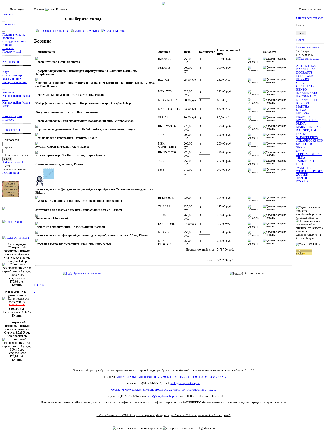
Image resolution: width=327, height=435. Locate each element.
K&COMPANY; (306, 96)
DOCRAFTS (304, 72)
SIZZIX (301, 147)
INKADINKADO (307, 92)
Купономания (11, 61)
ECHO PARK (305, 75)
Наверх (39, 284)
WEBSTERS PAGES (309, 171)
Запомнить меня (17, 155)
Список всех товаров (309, 17)
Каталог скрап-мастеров (12, 118)
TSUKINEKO (305, 161)
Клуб (5, 72)
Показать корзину (307, 47)
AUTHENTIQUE (307, 65)
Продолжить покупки (86, 273)
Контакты (8, 92)
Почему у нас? (11, 51)
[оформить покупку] (307, 58)
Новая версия (11, 129)
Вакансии (8, 24)
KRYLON (302, 103)
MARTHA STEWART (303, 108)
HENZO (301, 89)
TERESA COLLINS (309, 154)
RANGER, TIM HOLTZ (306, 132)
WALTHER (303, 167)
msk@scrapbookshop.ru (162, 396)
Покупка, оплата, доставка (13, 36)
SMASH (301, 150)
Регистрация (10, 172)
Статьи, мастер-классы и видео (12, 77)
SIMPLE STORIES (308, 144)
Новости (8, 48)
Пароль (7, 147)
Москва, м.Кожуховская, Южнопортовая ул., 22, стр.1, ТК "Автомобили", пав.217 (163, 389)
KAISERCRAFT (306, 99)
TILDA (300, 157)
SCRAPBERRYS (307, 137)
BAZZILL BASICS (308, 69)
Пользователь (11, 140)
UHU (299, 164)
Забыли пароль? (12, 162)
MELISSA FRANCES (303, 115)
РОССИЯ (302, 181)
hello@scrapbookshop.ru (185, 383)
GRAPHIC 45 (305, 86)
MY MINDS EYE (307, 120)
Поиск (300, 25)
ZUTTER (302, 174)
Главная (7, 14)
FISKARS (302, 79)
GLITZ (300, 82)
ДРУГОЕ (302, 178)
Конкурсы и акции (14, 82)
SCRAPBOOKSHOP (309, 140)
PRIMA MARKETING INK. (309, 125)
